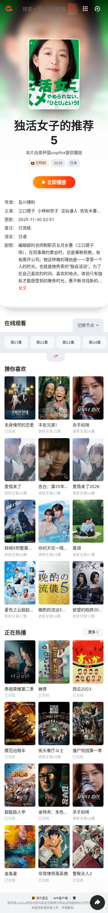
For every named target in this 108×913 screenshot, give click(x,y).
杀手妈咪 (81, 424)
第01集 (16, 342)
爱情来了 (12, 486)
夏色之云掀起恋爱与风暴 (19, 609)
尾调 (77, 547)
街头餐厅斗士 (51, 750)
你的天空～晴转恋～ (53, 547)
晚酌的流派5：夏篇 (53, 609)
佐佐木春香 (90, 210)
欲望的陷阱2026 (88, 609)
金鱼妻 (10, 873)
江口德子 (26, 210)
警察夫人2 (82, 873)
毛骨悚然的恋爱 (19, 424)
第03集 (68, 342)
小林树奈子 (48, 210)
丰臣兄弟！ (48, 424)
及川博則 (26, 202)
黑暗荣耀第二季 (19, 688)
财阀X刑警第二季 (19, 547)
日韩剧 (40, 163)
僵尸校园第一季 (87, 750)
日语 (22, 236)
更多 (91, 632)
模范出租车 (15, 750)
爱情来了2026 (86, 486)
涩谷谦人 (69, 210)
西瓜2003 (82, 688)
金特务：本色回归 (53, 811)
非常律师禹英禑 (53, 873)
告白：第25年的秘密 (53, 486)
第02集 (42, 342)
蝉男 (42, 688)
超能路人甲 (15, 811)
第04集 (95, 342)
